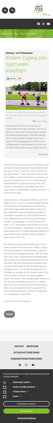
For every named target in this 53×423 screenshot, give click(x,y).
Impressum (32, 346)
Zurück (9, 314)
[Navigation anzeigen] (5, 10)
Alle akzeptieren (26, 411)
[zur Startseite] (42, 10)
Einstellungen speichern (26, 404)
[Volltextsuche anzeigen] (12, 10)
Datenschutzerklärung (26, 352)
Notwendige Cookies (21, 382)
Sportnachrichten (28, 33)
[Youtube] (49, 24)
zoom (45, 84)
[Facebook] (39, 24)
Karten (15, 396)
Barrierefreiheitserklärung (26, 359)
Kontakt (19, 346)
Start (16, 33)
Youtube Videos (19, 392)
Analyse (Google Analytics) (24, 387)
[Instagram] (44, 24)
